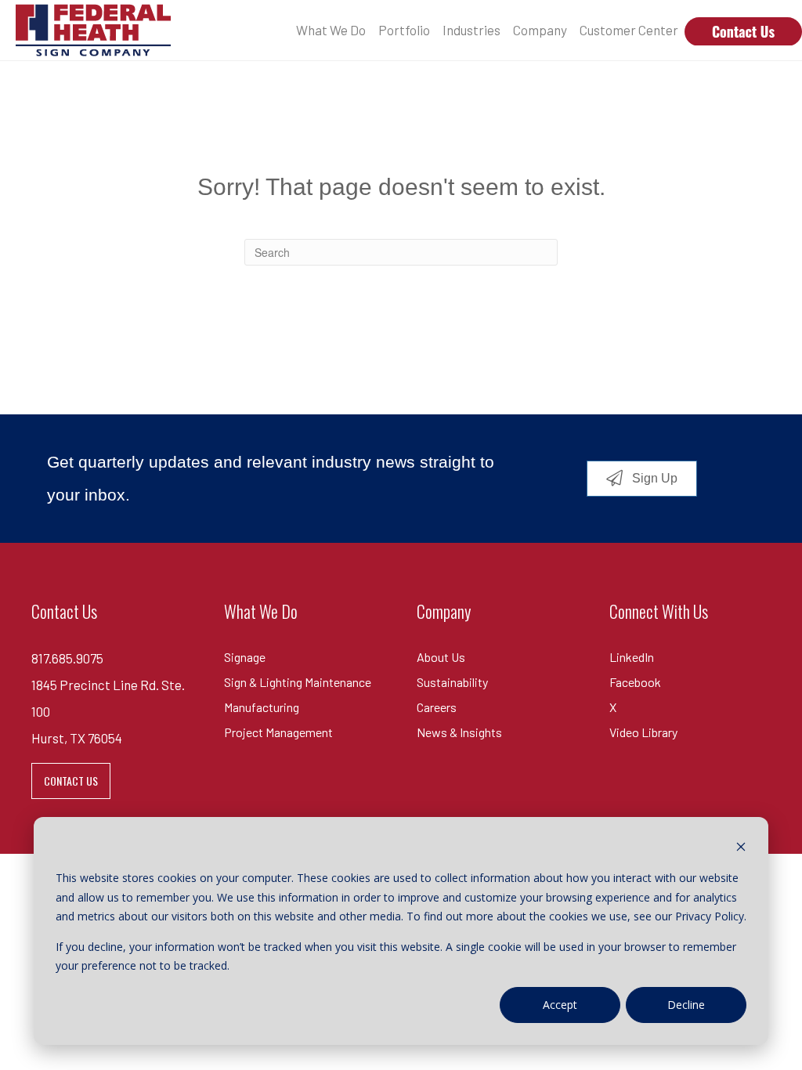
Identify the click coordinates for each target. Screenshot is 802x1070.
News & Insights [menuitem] (459, 732)
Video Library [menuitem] (643, 732)
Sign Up (653, 477)
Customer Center (629, 30)
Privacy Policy (709, 916)
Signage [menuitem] (245, 656)
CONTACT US (71, 780)
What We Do (331, 30)
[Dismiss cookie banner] (740, 849)
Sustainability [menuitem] (452, 681)
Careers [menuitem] (437, 706)
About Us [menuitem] (441, 656)
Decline (686, 1004)
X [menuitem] (612, 706)
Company (540, 30)
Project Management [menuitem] (278, 732)
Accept (560, 1004)
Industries (471, 30)
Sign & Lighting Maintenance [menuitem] (297, 681)
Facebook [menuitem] (635, 681)
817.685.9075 (67, 658)
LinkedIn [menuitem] (631, 656)
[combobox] (401, 252)
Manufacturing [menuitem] (261, 706)
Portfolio (404, 30)
